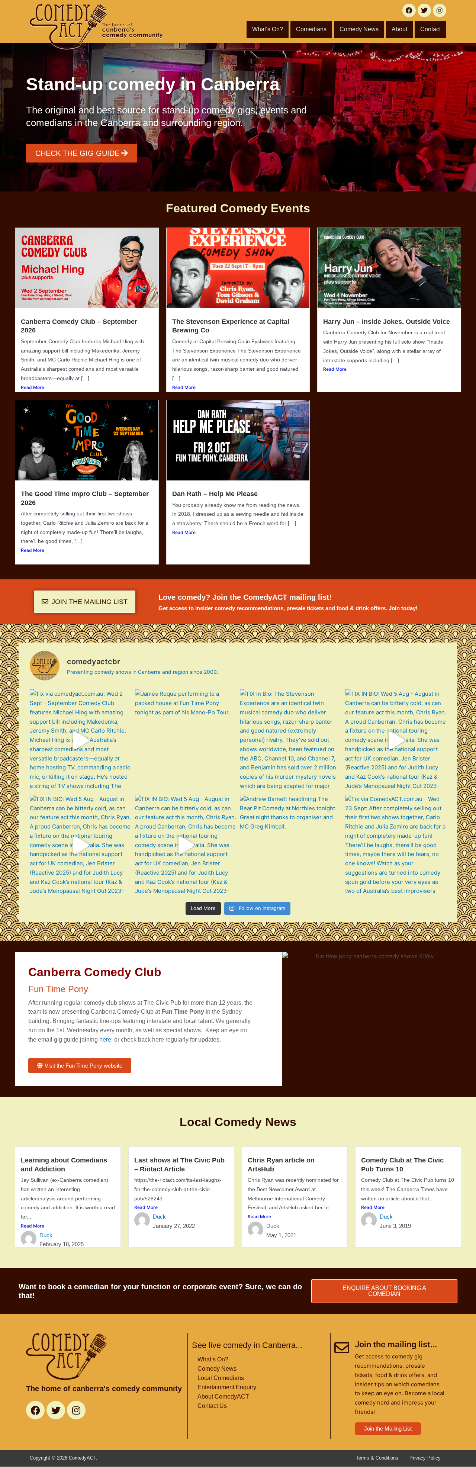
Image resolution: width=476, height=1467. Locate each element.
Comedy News (359, 29)
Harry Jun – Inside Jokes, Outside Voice (386, 321)
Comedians (311, 29)
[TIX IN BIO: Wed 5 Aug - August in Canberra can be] (396, 740)
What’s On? (267, 29)
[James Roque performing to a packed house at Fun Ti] (186, 740)
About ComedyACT (223, 1396)
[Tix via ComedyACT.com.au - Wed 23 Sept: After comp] (396, 845)
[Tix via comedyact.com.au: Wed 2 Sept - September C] (80, 740)
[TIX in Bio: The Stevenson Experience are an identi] (290, 740)
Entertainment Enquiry (226, 1387)
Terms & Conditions (377, 1458)
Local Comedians (220, 1378)
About (399, 29)
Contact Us (212, 1406)
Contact (430, 29)
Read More (32, 387)
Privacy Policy (425, 1458)
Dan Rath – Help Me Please (215, 494)
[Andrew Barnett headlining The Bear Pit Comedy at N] (290, 845)
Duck (45, 1235)
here (105, 1039)
